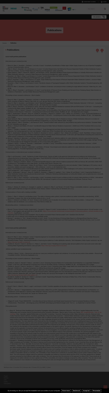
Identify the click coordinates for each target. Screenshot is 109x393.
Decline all (76, 390)
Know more (66, 390)
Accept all (86, 390)
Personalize (96, 390)
